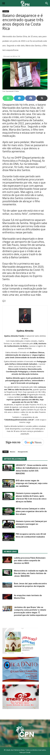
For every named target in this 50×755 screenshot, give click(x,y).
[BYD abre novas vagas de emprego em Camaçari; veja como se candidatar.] (8, 483)
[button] (46, 3)
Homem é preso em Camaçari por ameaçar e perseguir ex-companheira (31, 524)
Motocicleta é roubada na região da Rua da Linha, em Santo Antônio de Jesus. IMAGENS (30, 573)
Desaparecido (23, 452)
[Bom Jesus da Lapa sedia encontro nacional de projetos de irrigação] (7, 585)
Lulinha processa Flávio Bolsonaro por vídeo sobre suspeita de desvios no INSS (30, 560)
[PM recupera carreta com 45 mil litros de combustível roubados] (8, 537)
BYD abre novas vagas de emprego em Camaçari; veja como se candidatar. (31, 483)
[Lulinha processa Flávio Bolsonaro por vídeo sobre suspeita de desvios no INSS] (7, 560)
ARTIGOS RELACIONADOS (14, 459)
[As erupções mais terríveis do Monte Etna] (7, 596)
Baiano (12, 452)
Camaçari (5, 11)
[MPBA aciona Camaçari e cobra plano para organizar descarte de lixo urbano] (8, 511)
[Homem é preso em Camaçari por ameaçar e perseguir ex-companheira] (8, 524)
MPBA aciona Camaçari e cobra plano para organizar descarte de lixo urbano (31, 511)
